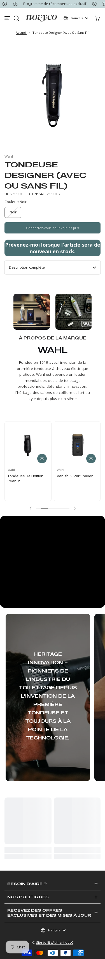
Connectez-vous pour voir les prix (52, 228)
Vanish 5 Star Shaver (75, 475)
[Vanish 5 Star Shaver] (77, 444)
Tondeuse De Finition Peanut (25, 478)
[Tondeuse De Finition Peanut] (28, 444)
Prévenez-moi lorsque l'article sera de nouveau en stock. (52, 248)
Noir (13, 212)
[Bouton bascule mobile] (7, 18)
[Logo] (41, 18)
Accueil (21, 32)
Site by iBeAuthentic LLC (54, 942)
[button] (16, 18)
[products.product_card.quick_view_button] (42, 458)
